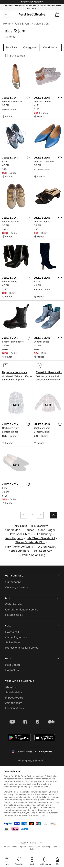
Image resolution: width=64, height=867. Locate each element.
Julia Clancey (43, 534)
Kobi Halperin (14, 538)
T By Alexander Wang (19, 547)
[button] (57, 14)
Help (8, 658)
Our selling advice (16, 637)
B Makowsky (39, 526)
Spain (55, 846)
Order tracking (14, 604)
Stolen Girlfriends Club (30, 542)
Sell (8, 626)
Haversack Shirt (19, 534)
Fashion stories (14, 708)
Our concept (13, 582)
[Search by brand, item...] (6, 14)
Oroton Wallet (47, 547)
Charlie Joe (12, 530)
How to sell (12, 632)
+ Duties (11, 109)
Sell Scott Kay (42, 551)
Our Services (14, 576)
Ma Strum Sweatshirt (41, 538)
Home (7, 23)
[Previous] (23, 515)
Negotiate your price (14, 372)
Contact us (12, 670)
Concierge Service (16, 587)
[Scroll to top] (53, 515)
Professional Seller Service (21, 648)
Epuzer (29, 530)
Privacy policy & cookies (30, 760)
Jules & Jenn (22, 23)
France (7, 846)
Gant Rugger (46, 530)
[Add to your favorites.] (28, 98)
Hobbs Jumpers (19, 551)
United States (34, 846)
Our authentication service (21, 609)
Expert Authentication (49, 372)
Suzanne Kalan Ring (32, 555)
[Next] (40, 515)
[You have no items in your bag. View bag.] (57, 14)
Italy (32, 849)
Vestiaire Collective (19, 681)
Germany (46, 846)
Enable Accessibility (32, 1)
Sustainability (13, 692)
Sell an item (12, 642)
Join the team (13, 703)
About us (10, 687)
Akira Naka (19, 526)
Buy (7, 598)
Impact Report (14, 698)
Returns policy (14, 615)
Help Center (12, 665)
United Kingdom (19, 846)
